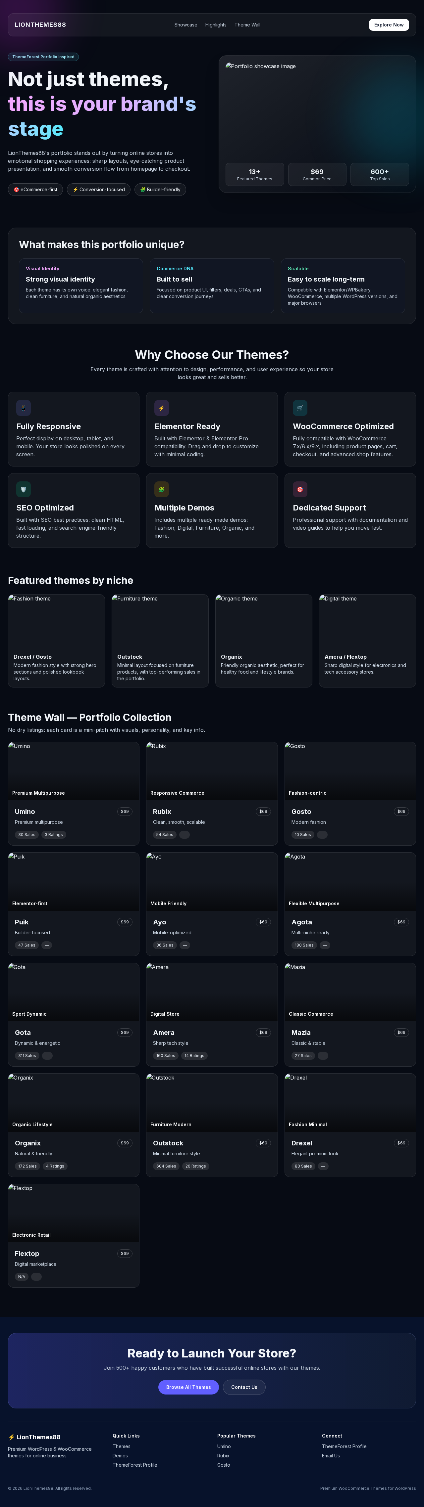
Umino (224, 1446)
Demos (120, 1455)
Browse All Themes (188, 1387)
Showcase (186, 24)
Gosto (223, 1465)
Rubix (223, 1455)
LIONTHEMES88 (40, 24)
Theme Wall (247, 24)
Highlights (216, 24)
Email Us (331, 1455)
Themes (122, 1446)
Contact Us (244, 1387)
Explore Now (389, 24)
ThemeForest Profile (135, 1465)
